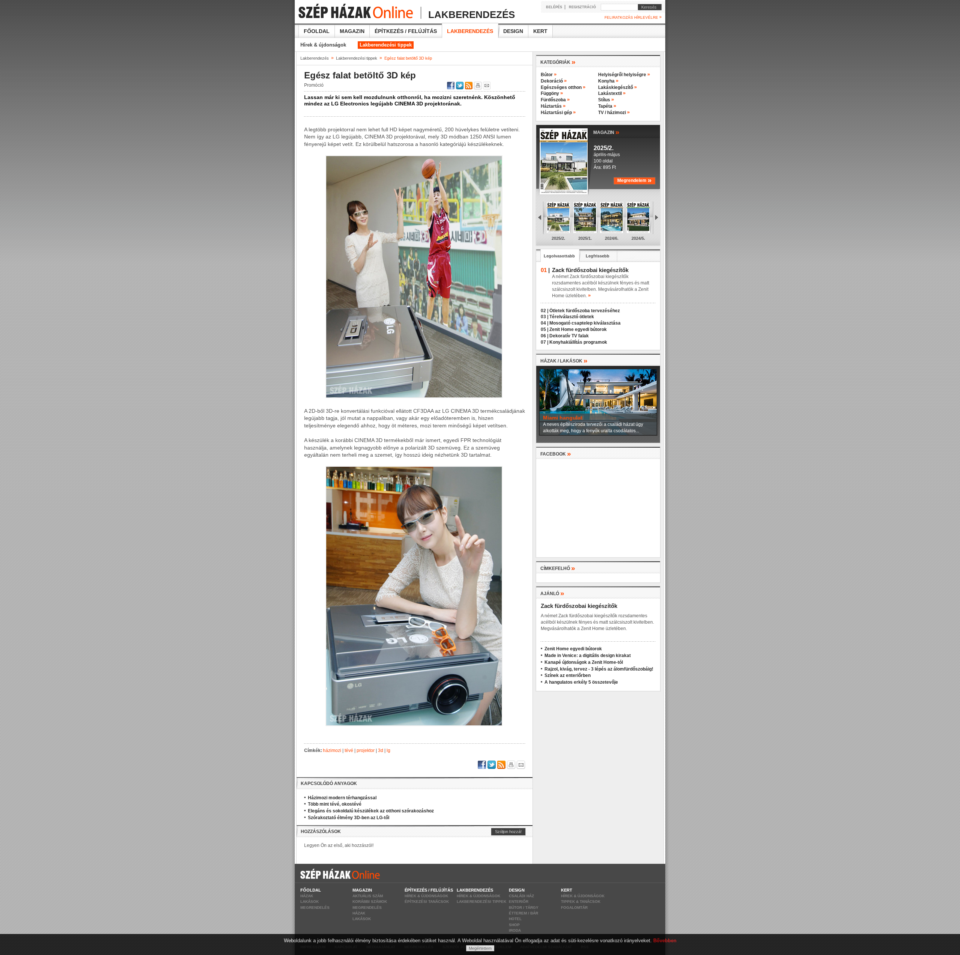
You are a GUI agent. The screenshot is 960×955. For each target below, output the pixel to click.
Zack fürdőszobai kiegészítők (579, 606)
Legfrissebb (597, 256)
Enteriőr (518, 901)
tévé (349, 750)
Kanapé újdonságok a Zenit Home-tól (583, 662)
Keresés (647, 7)
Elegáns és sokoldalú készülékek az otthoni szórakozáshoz (371, 811)
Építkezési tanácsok (427, 901)
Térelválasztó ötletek (571, 316)
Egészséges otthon (563, 87)
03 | (544, 316)
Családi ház (521, 896)
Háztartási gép (558, 112)
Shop (514, 925)
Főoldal (317, 31)
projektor (366, 750)
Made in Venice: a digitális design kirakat (587, 655)
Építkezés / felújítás (406, 31)
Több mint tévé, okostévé (335, 804)
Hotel (515, 919)
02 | (544, 310)
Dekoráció (554, 81)
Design (513, 31)
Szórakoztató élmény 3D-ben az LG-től (348, 817)
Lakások (309, 901)
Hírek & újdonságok (323, 45)
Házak (306, 896)
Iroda (515, 930)
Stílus (606, 99)
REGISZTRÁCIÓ (582, 7)
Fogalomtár (574, 907)
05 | (544, 329)
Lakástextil (612, 93)
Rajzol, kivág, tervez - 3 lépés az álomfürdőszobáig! (598, 669)
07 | (544, 342)
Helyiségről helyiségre (624, 74)
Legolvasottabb (559, 256)
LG (388, 750)
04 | (544, 323)
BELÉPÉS (554, 7)
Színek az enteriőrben (567, 675)
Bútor (548, 74)
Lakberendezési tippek (386, 45)
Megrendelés (315, 907)
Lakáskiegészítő (617, 87)
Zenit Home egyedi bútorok (578, 329)
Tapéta (607, 106)
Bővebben (664, 940)
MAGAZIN (606, 132)
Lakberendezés (470, 31)
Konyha (608, 81)
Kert (540, 31)
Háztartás (553, 106)
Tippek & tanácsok (580, 901)
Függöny (552, 93)
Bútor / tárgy (523, 907)
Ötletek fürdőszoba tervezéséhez (584, 310)
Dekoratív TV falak (569, 335)
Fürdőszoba (555, 99)
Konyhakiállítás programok (578, 342)
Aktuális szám (367, 896)
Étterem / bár (523, 913)
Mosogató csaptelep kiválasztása (585, 323)
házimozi (332, 750)
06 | (544, 335)
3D (380, 750)
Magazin (352, 31)
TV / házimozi (614, 112)
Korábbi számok (369, 901)
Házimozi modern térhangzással (342, 797)
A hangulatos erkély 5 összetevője (581, 682)
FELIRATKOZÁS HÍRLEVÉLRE (633, 17)
